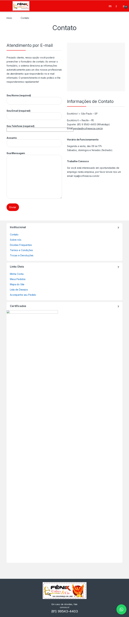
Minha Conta (16, 273)
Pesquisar (110, 6)
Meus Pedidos (18, 279)
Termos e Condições (21, 250)
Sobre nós (15, 239)
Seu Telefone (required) (20, 126)
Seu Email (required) (18, 110)
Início (9, 18)
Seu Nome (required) (19, 95)
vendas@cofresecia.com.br (88, 128)
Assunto (12, 137)
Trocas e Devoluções (21, 255)
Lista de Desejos (19, 289)
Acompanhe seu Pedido (23, 294)
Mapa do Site (17, 284)
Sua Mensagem (16, 153)
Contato (14, 234)
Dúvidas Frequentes (21, 244)
